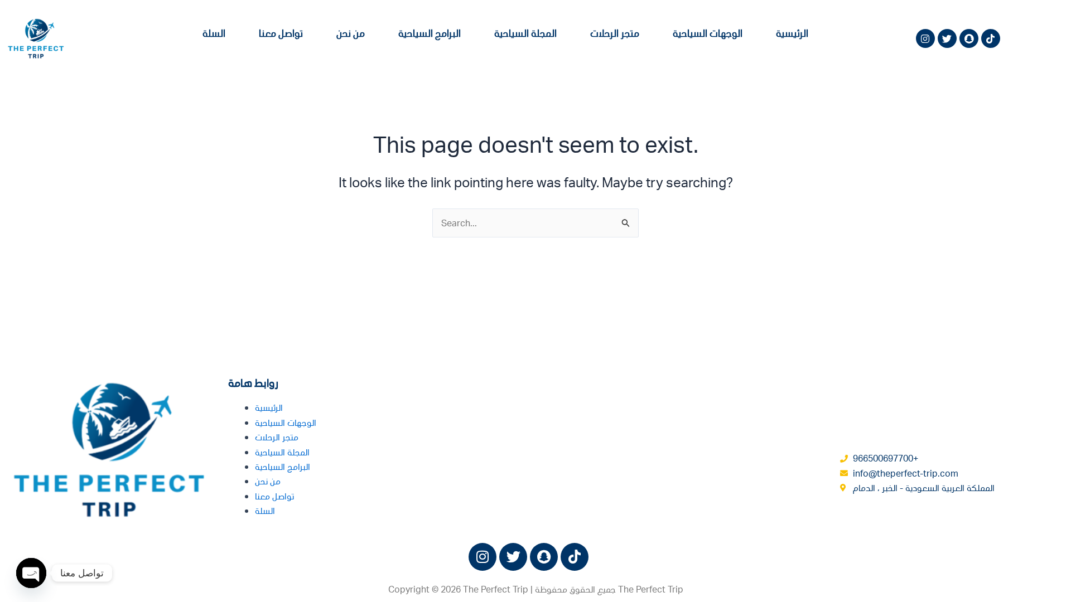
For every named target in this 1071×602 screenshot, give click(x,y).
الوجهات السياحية (707, 33)
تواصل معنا (281, 33)
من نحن (350, 33)
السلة (213, 33)
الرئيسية (792, 33)
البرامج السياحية (429, 33)
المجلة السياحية (525, 33)
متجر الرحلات (614, 33)
